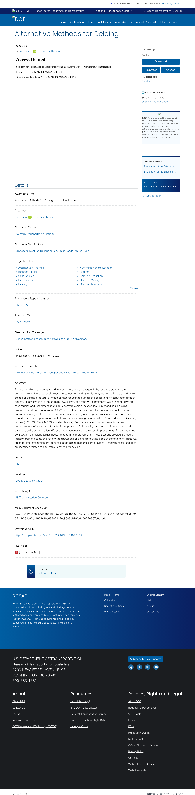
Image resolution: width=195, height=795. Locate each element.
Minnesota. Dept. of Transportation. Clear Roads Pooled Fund (52, 251)
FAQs (15, 714)
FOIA (131, 726)
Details (146, 81)
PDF (18, 464)
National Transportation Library (88, 714)
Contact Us (153, 611)
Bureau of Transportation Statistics (163, 11)
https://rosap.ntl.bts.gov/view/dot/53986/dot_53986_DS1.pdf (51, 535)
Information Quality (139, 733)
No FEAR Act (135, 739)
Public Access (122, 22)
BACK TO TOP (153, 196)
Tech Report (22, 322)
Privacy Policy (136, 751)
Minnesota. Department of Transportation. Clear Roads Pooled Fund (56, 372)
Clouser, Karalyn (51, 51)
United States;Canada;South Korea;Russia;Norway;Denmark (51, 339)
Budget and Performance (142, 707)
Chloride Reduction (91, 276)
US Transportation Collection (32, 497)
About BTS (18, 701)
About (150, 606)
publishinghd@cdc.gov (155, 101)
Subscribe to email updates (145, 659)
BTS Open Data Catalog (84, 707)
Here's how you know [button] (170, 3)
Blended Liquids (28, 272)
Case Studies (26, 276)
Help (162, 22)
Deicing (22, 284)
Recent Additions (99, 22)
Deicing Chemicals (91, 284)
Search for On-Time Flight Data (88, 720)
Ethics (131, 720)
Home (63, 22)
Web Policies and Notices (142, 764)
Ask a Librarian (78, 701)
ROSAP (19, 596)
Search (176, 22)
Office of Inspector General (143, 745)
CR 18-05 (21, 305)
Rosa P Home (111, 594)
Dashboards (25, 280)
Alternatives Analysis (31, 268)
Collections (77, 22)
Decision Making (89, 280)
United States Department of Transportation (59, 11)
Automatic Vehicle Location (96, 268)
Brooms (84, 272)
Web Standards (137, 770)
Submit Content (145, 22)
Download (161, 61)
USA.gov (133, 757)
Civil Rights (134, 714)
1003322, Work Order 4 (30, 480)
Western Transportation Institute (35, 234)
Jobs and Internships (23, 720)
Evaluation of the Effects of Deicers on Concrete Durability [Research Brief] (161, 166)
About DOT (134, 701)
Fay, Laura (25, 51)
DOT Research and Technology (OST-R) (34, 726)
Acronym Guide (79, 726)
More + (134, 288)
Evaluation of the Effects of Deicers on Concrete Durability (161, 171)
